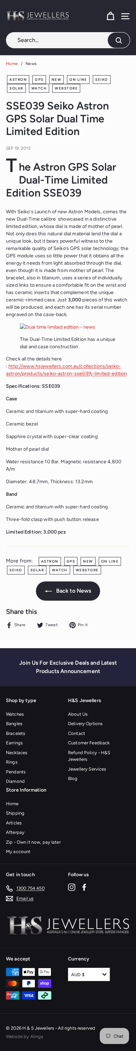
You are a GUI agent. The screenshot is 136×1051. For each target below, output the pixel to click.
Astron (18, 79)
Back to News (73, 590)
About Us (78, 714)
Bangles (14, 723)
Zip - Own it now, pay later (33, 842)
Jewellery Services (87, 769)
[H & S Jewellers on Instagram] (71, 887)
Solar (16, 88)
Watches (15, 714)
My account (18, 851)
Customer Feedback (88, 742)
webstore (66, 88)
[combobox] (68, 40)
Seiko (101, 79)
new (57, 79)
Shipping (15, 813)
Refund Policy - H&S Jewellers (89, 756)
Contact (76, 733)
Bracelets (15, 733)
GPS (39, 79)
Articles (14, 822)
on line (78, 79)
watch (39, 88)
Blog (73, 778)
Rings (11, 762)
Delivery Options (85, 723)
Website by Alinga (24, 1036)
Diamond (15, 781)
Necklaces (16, 752)
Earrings (14, 742)
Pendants (15, 771)
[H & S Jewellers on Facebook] (84, 887)
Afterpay (15, 832)
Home (12, 63)
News (31, 63)
